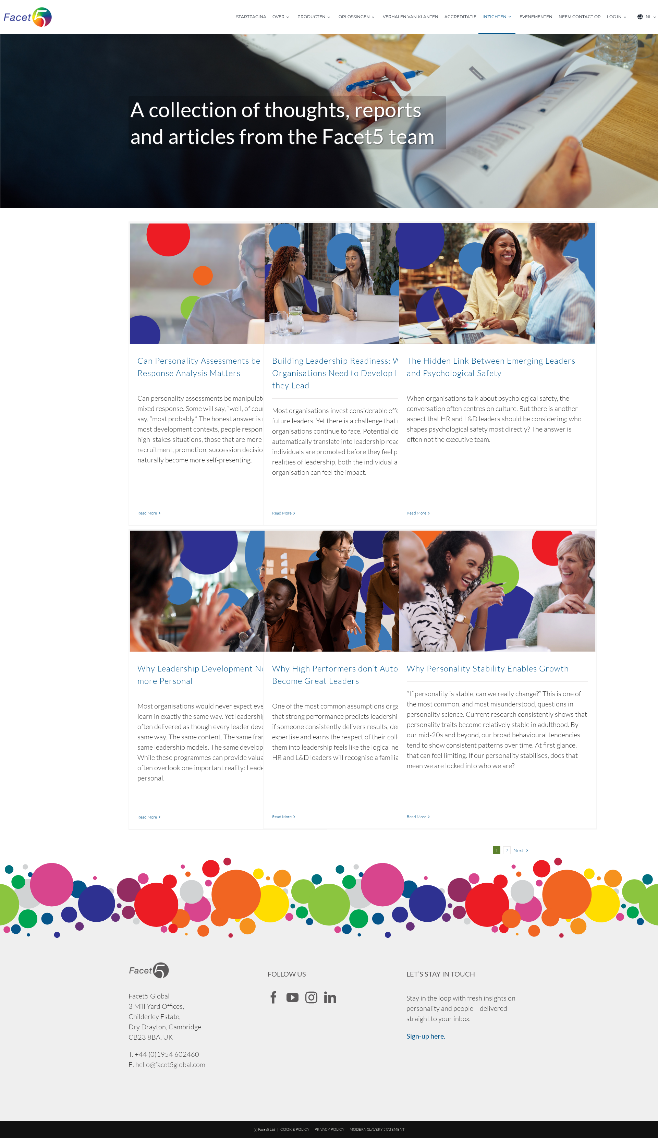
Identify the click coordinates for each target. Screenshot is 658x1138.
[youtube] (292, 997)
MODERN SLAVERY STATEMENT (377, 1129)
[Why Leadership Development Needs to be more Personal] (228, 591)
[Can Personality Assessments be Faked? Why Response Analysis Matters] (228, 283)
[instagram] (311, 997)
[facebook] (274, 997)
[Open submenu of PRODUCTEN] (331, 17)
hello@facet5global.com (170, 1064)
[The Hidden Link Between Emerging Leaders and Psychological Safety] (497, 283)
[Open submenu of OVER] (290, 17)
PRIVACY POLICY (329, 1129)
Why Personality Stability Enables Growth (488, 668)
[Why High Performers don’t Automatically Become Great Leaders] (363, 591)
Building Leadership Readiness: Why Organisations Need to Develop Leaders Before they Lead (362, 372)
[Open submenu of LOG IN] (627, 17)
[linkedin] (330, 997)
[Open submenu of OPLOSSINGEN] (375, 17)
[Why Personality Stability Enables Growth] (497, 591)
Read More (147, 513)
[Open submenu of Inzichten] (512, 17)
